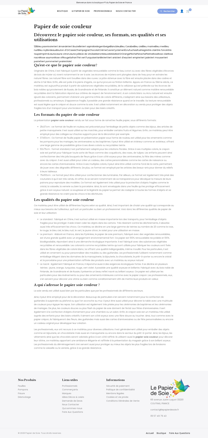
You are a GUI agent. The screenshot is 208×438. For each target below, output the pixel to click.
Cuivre (110, 50)
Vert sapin (87, 46)
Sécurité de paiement (118, 385)
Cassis (72, 50)
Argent (100, 46)
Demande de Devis (72, 400)
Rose (155, 53)
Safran (73, 57)
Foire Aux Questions (72, 411)
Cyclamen (119, 50)
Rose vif (59, 57)
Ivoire (50, 46)
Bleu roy (42, 50)
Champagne (82, 50)
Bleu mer (159, 46)
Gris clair (152, 50)
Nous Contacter (126, 11)
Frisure (21, 393)
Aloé (94, 46)
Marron (98, 53)
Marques (66, 393)
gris (146, 50)
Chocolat (94, 50)
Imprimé (44, 53)
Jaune (52, 53)
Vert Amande (60, 46)
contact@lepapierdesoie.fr (164, 409)
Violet (69, 61)
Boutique (62, 11)
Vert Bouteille (75, 46)
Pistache (141, 53)
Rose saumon (47, 57)
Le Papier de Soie (81, 11)
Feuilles (22, 385)
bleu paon (42, 46)
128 (35, 46)
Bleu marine (148, 46)
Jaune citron (62, 53)
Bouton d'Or (62, 50)
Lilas (93, 53)
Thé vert (81, 57)
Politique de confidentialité (120, 389)
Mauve (106, 53)
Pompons (23, 389)
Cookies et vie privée (117, 397)
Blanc (113, 46)
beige (107, 46)
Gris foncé (162, 50)
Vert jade (145, 57)
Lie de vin (86, 53)
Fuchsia (133, 50)
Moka (112, 53)
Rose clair (163, 53)
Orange (126, 53)
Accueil (150, 433)
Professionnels (103, 11)
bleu (118, 46)
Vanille (99, 57)
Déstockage (24, 397)
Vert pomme (47, 61)
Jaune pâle (75, 53)
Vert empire (134, 57)
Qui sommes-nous (72, 408)
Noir (117, 53)
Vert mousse (156, 57)
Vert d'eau (122, 57)
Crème (103, 50)
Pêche (133, 53)
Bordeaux (51, 50)
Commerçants (70, 389)
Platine (149, 53)
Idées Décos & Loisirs (73, 397)
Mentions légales (115, 393)
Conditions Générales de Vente (122, 400)
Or (120, 53)
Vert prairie (60, 61)
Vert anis (112, 57)
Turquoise (91, 57)
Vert (105, 57)
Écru (127, 50)
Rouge (66, 57)
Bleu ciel (138, 46)
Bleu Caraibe (127, 46)
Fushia (140, 50)
